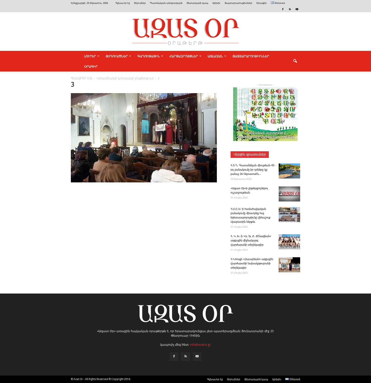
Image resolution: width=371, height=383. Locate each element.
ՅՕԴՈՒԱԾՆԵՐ (117, 56)
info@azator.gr (200, 344)
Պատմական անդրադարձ (166, 3)
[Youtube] (297, 9)
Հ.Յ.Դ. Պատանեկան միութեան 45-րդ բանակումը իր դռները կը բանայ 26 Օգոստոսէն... (253, 170)
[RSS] (290, 9)
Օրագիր (261, 3)
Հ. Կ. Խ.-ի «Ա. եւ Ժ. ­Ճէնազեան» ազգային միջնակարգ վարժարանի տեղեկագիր (251, 240)
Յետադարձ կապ (197, 3)
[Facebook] (283, 9)
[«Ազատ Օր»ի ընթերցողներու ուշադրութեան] (289, 193)
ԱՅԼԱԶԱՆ (215, 56)
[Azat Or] (185, 31)
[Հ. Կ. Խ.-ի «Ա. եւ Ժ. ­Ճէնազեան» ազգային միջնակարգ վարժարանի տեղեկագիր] (289, 241)
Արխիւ (216, 3)
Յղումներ (140, 3)
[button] (295, 61)
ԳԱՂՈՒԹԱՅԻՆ (148, 56)
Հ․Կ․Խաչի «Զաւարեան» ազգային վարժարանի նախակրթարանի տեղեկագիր (252, 263)
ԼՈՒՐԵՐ (90, 56)
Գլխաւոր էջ (123, 3)
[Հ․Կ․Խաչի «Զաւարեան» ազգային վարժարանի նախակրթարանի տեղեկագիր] (289, 264)
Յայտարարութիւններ (238, 3)
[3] (144, 181)
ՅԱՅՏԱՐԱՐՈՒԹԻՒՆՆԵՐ (251, 56)
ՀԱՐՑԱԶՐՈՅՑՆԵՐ (183, 56)
